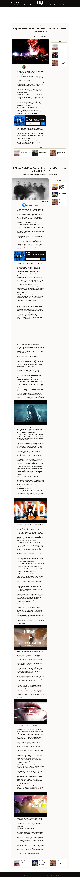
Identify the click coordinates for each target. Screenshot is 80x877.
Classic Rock (16, 4)
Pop (31, 4)
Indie (37, 4)
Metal (49, 4)
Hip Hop (43, 4)
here (40, 853)
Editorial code (33, 875)
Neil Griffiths (29, 67)
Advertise (51, 875)
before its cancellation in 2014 (23, 80)
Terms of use (40, 875)
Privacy (46, 875)
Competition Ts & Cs (25, 875)
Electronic (62, 4)
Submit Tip (57, 875)
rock (40, 164)
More (55, 4)
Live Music (25, 4)
